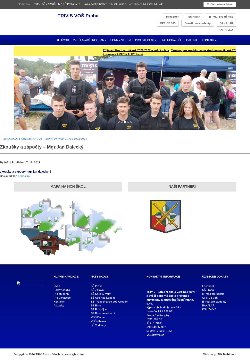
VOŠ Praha (98, 317)
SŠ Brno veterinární (103, 313)
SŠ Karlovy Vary (101, 293)
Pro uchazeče (171, 40)
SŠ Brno (96, 305)
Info (7, 162)
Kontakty (209, 40)
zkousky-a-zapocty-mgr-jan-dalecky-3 (25, 171)
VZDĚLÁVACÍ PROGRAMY (89, 40)
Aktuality (59, 305)
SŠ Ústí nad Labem (103, 297)
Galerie (192, 40)
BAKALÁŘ (226, 23)
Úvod (64, 40)
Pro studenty (145, 40)
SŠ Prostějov (99, 309)
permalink (24, 175)
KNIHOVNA (226, 29)
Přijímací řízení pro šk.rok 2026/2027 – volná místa (126, 50)
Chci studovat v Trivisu (221, 4)
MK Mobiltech (227, 354)
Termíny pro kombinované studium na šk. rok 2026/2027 (198, 50)
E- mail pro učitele (221, 16)
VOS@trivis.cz (155, 334)
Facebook (172, 16)
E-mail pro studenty (198, 23)
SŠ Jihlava (97, 289)
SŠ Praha (194, 16)
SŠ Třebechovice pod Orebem (109, 301)
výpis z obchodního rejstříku (163, 307)
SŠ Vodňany (98, 325)
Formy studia (120, 40)
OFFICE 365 (168, 23)
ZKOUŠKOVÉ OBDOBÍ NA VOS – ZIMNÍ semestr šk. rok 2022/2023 (43, 138)
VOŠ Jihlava (98, 321)
